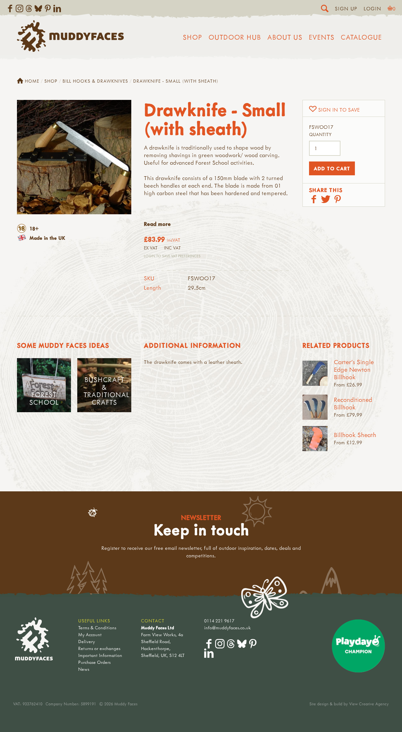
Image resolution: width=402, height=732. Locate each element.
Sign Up (346, 8)
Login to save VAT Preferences (172, 256)
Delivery (86, 641)
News (83, 669)
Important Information (100, 655)
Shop (192, 37)
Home (32, 81)
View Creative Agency (369, 703)
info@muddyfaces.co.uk (227, 628)
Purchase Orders (94, 662)
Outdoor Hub (235, 37)
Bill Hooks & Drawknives (95, 81)
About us (284, 37)
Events (321, 37)
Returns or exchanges (99, 648)
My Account (90, 634)
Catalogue (361, 37)
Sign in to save (339, 110)
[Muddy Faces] (70, 50)
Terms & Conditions (97, 628)
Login (372, 8)
